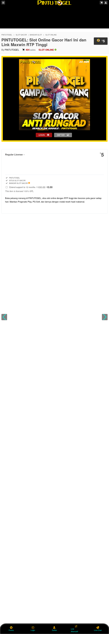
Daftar (54, 630)
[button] (4, 317)
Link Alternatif (74, 630)
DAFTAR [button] (61, 134)
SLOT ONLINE (51, 34)
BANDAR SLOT (36, 34)
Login (33, 630)
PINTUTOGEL (6, 34)
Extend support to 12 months (31, 187)
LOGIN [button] (42, 134)
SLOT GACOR (21, 34)
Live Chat (98, 630)
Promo (11, 630)
